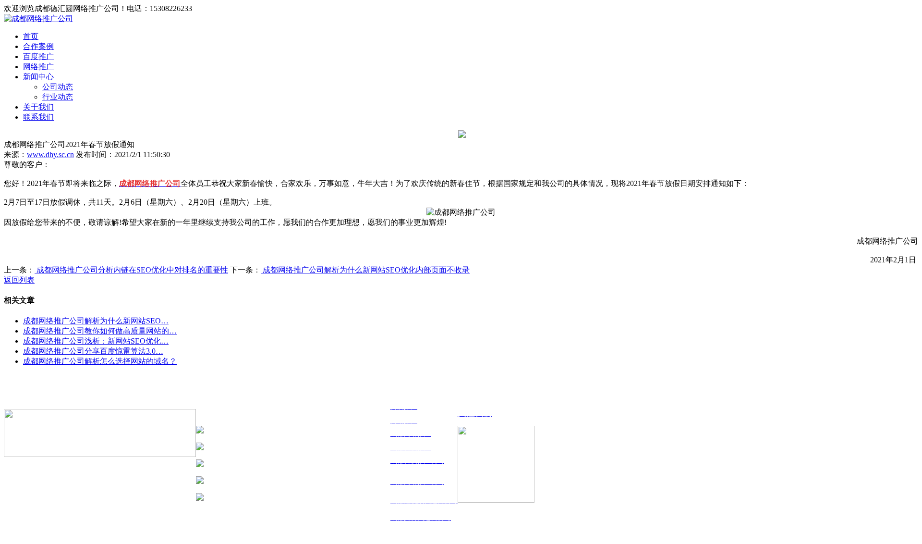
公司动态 (57, 87)
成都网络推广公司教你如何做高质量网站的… (100, 331)
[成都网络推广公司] (38, 18)
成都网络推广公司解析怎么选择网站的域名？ (100, 361)
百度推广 (38, 56)
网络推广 (38, 66)
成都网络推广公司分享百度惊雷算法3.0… (93, 351)
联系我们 (38, 117)
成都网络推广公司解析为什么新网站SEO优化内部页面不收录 (365, 270)
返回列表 (19, 280)
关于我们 (38, 107)
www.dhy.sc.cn (50, 154)
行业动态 (57, 97)
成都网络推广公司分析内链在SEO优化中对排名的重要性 (131, 270)
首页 (30, 36)
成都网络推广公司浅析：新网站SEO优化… (96, 341)
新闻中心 (38, 77)
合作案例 (38, 46)
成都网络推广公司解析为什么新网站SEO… (96, 321)
